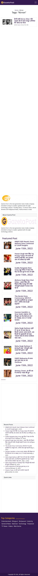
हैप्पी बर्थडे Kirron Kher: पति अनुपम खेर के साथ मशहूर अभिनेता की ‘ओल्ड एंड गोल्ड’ (24, 21)
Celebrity (30, 521)
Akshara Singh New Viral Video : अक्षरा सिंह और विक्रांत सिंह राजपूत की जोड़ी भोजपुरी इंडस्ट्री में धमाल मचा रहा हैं (24, 284)
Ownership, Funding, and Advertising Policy (17, 503)
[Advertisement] (19, 402)
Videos (10, 526)
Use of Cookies (9, 508)
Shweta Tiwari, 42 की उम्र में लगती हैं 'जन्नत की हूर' (24, 372)
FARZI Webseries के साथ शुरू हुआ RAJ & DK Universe (24, 360)
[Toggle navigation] (35, 2)
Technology (22, 524)
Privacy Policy (9, 488)
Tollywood (30, 524)
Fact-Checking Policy (11, 501)
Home (16, 10)
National (15, 524)
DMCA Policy (9, 493)
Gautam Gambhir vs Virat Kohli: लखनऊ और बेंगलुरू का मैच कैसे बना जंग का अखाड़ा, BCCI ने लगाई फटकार (23, 316)
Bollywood (22, 521)
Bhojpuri (15, 521)
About (7, 480)
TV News (5, 526)
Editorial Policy (9, 495)
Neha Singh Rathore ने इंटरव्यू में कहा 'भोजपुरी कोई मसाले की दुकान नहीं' (23, 348)
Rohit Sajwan (18, 24)
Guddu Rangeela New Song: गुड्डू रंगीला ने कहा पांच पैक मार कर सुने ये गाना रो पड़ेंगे (24, 270)
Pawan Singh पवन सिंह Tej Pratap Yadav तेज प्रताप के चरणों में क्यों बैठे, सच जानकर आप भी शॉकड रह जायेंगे (24, 257)
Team (7, 485)
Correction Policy (10, 490)
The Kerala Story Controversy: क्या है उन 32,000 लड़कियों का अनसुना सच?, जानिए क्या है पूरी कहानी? (24, 300)
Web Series (17, 526)
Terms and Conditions (11, 506)
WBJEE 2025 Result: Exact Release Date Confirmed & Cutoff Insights (24, 243)
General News (6, 524)
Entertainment (6, 521)
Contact (7, 483)
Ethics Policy (8, 498)
